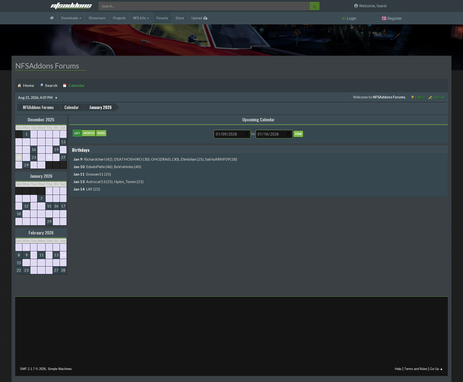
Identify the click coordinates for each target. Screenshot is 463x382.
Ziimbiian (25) (192, 159)
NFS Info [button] (140, 18)
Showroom (97, 18)
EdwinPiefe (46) (99, 166)
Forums (162, 18)
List (77, 133)
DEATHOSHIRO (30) (132, 159)
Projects (119, 18)
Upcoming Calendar (258, 119)
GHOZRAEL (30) (165, 159)
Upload (196, 18)
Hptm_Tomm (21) (128, 181)
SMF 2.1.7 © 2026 (33, 369)
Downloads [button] (70, 18)
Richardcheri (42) (98, 159)
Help (398, 369)
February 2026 (41, 232)
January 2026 (41, 176)
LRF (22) (93, 189)
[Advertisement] (231, 333)
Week (101, 133)
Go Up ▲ (436, 369)
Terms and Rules (415, 369)
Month (88, 133)
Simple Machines (60, 369)
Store (180, 18)
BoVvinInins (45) (127, 166)
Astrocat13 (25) (99, 181)
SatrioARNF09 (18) (221, 159)
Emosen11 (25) (98, 174)
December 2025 (41, 119)
